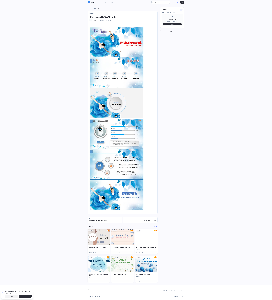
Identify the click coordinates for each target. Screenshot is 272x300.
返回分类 (172, 31)
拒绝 (12, 296)
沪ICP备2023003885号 (178, 296)
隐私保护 (176, 290)
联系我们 (165, 290)
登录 (177, 2)
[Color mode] (171, 2)
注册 (182, 2)
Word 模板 (111, 2)
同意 (25, 296)
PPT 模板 (104, 2)
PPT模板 (94, 8)
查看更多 (155, 226)
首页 (100, 2)
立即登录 (172, 24)
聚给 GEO (182, 290)
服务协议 (171, 290)
